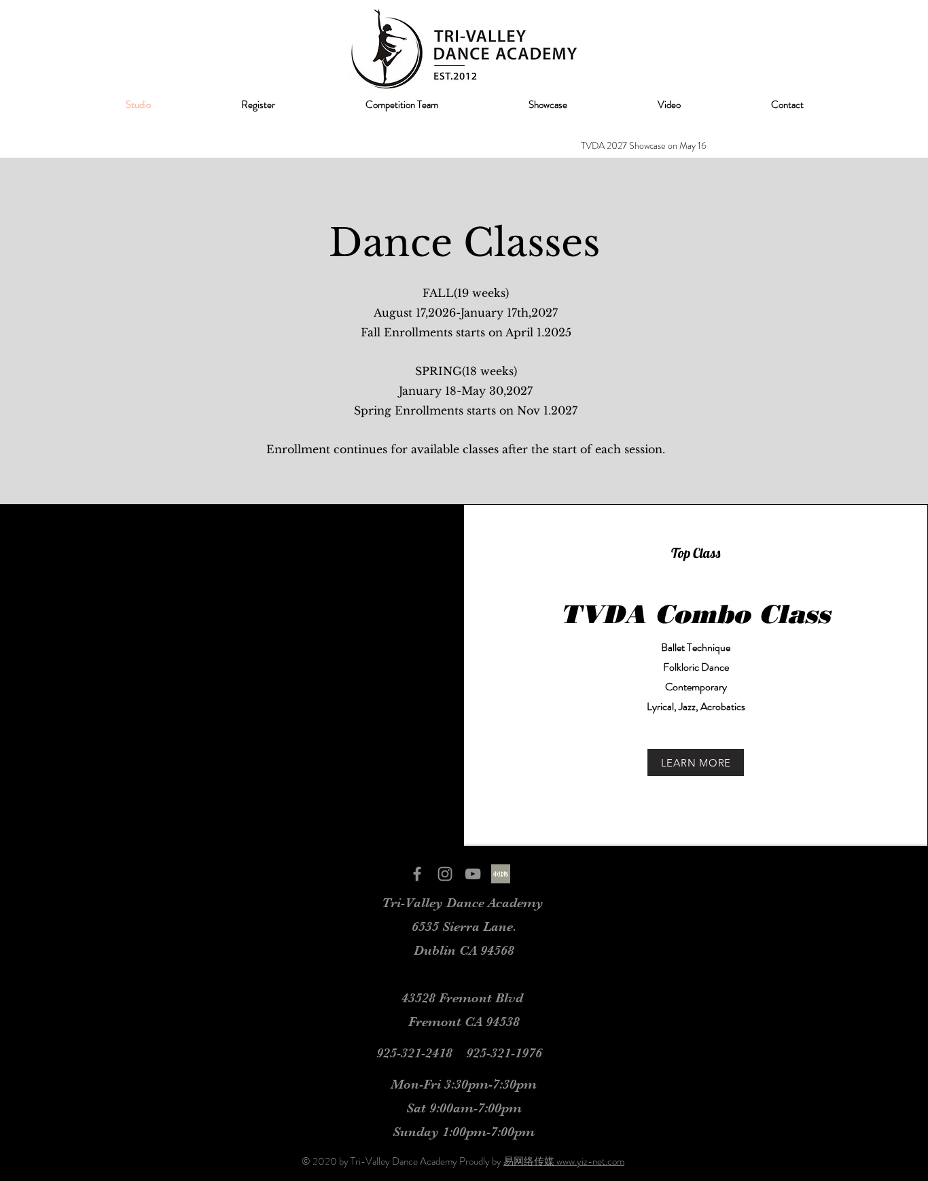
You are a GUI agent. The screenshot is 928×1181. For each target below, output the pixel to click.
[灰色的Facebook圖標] (417, 873)
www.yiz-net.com (590, 1161)
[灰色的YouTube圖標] (472, 873)
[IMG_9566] (500, 873)
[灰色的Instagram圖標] (444, 873)
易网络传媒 (529, 1161)
